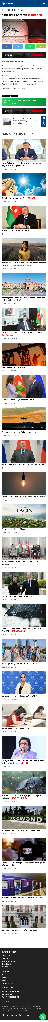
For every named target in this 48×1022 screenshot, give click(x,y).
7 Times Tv (6, 956)
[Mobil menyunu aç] (44, 3)
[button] (41, 46)
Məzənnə (5, 967)
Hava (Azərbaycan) (8, 961)
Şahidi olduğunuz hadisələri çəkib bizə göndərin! (23, 102)
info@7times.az (10, 994)
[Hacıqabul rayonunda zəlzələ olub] (24, 30)
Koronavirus (6, 958)
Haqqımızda (6, 975)
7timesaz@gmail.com (12, 991)
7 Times (10, 1002)
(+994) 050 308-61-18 (12, 997)
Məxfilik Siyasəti (7, 983)
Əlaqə (4, 978)
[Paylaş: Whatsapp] (30, 46)
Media (4, 980)
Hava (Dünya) (6, 964)
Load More (24, 942)
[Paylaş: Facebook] (7, 46)
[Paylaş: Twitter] (18, 46)
